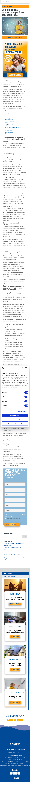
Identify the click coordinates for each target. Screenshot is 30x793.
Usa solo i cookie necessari (15, 423)
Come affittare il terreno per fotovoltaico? (15, 552)
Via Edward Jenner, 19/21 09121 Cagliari (15, 749)
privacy (16, 517)
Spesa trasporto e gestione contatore (15, 125)
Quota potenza (10, 132)
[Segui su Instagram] (13, 773)
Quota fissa (9, 130)
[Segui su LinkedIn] (16, 773)
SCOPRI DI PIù (15, 636)
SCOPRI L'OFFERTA (15, 702)
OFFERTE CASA (8, 573)
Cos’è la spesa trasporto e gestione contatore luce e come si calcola (13, 128)
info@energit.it (18, 755)
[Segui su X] (19, 773)
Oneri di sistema (10, 122)
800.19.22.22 (18, 752)
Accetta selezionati (15, 419)
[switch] (26, 397)
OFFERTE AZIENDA (9, 576)
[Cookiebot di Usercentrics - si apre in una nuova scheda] (22, 368)
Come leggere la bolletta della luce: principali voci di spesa (13, 118)
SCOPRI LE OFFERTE (15, 603)
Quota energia (10, 133)
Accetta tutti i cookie (15, 415)
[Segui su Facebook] (11, 773)
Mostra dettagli (22, 411)
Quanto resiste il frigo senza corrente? (14, 554)
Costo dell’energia (11, 121)
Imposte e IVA (10, 124)
